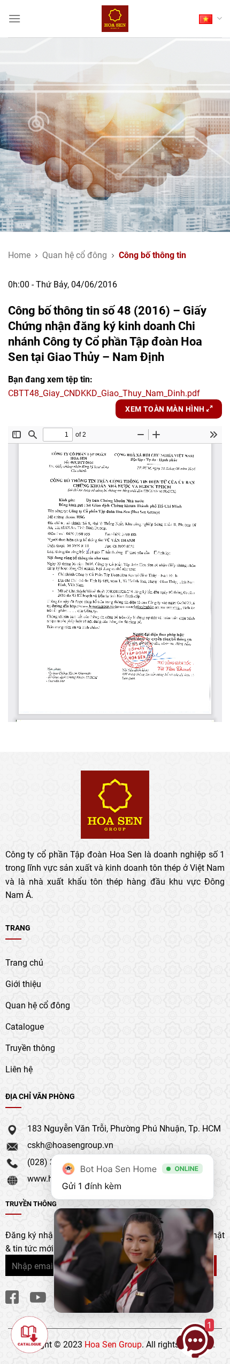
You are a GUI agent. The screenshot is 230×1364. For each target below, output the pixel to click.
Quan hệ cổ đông (74, 254)
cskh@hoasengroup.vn (70, 1144)
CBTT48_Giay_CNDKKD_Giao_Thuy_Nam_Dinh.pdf (104, 392)
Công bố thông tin (152, 254)
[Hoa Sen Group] (115, 18)
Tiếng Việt (210, 18)
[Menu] (14, 18)
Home (19, 254)
